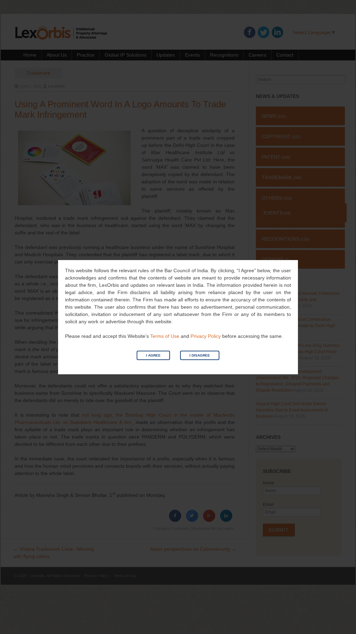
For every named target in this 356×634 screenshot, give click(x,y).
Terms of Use (164, 336)
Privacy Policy (206, 336)
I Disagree (199, 355)
